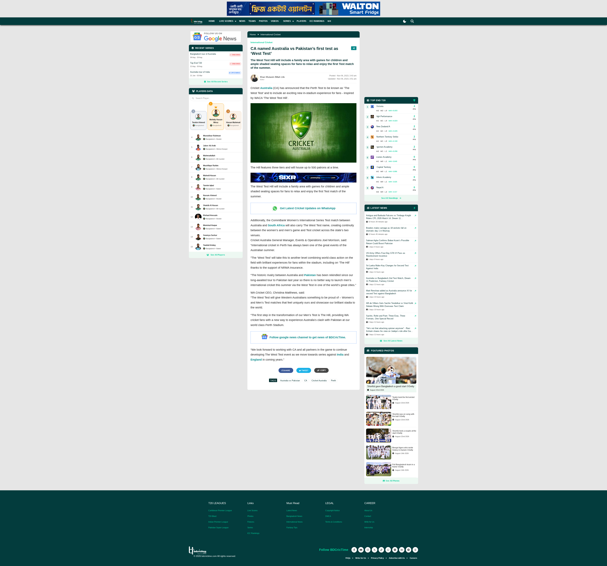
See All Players (218, 255)
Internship (368, 527)
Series (250, 527)
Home (212, 21)
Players (301, 21)
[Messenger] (395, 550)
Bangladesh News (294, 516)
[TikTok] (381, 550)
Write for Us (369, 522)
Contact (367, 516)
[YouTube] (361, 550)
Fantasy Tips (291, 527)
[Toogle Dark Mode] (404, 21)
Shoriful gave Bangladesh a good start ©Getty (390, 386)
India (340, 354)
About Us (368, 510)
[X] (374, 550)
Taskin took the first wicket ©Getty (403, 398)
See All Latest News (392, 341)
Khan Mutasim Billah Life (272, 77)
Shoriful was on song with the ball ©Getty (403, 415)
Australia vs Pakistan (290, 380)
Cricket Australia (319, 380)
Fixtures (250, 522)
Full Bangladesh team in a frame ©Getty (403, 465)
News (242, 21)
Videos (275, 21)
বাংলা (329, 21)
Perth (333, 380)
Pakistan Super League (218, 527)
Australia (266, 88)
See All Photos (392, 481)
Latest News (291, 510)
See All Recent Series (217, 82)
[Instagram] (368, 550)
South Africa (276, 225)
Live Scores (252, 510)
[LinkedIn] (402, 550)
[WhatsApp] (388, 550)
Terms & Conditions (333, 522)
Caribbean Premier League (220, 510)
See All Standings (389, 198)
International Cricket (271, 34)
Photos (263, 21)
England (256, 359)
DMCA (328, 516)
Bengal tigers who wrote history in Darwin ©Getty (402, 449)
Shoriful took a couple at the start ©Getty (404, 432)
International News (294, 522)
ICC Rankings (317, 21)
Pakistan (310, 275)
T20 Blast (212, 516)
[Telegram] (408, 550)
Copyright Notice (332, 510)
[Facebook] (354, 550)
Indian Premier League (218, 522)
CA (305, 380)
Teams (252, 21)
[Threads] (415, 550)
